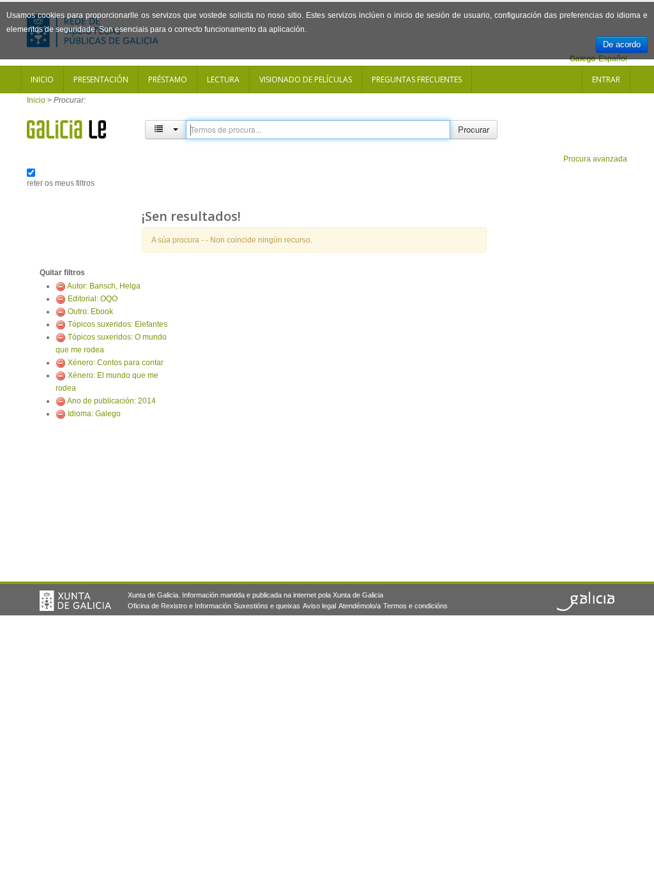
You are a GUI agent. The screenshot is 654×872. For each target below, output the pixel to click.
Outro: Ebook (90, 311)
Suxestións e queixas (267, 606)
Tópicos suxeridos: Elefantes (117, 324)
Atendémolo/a (359, 606)
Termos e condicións (415, 606)
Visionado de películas (305, 79)
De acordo (622, 44)
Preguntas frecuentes (417, 79)
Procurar (473, 129)
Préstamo (167, 79)
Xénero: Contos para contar (116, 362)
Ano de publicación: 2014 (111, 400)
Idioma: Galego (94, 413)
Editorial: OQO (93, 298)
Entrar (606, 79)
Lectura (223, 79)
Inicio (42, 79)
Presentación (100, 79)
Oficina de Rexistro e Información (179, 606)
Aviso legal (319, 606)
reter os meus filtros (61, 183)
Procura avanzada (595, 158)
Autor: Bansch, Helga (104, 286)
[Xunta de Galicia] (75, 600)
